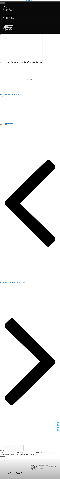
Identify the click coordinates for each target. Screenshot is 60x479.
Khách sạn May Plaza (8, 17)
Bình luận (2, 450)
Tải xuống (18, 94)
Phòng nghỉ (7, 7)
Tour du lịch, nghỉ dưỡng (9, 15)
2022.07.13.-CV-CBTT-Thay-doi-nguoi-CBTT (8, 94)
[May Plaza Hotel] (29, 0)
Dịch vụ (4, 6)
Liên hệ (4, 31)
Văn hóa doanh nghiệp (9, 25)
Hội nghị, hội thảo (8, 9)
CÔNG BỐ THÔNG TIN (8, 27)
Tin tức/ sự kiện (6, 21)
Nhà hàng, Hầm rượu (8, 10)
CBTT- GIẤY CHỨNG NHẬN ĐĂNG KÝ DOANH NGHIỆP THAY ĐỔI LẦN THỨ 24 (14, 282)
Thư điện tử (19, 452)
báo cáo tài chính (8, 28)
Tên (1, 452)
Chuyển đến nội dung (4, 0)
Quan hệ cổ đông (6, 26)
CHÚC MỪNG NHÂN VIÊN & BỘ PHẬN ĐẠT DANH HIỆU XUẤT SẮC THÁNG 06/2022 (15, 440)
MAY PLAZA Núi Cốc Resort (9, 18)
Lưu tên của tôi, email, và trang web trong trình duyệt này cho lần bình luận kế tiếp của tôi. (18, 454)
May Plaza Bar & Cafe (8, 11)
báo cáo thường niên (8, 29)
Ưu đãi (4, 19)
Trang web (37, 452)
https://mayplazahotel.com (38, 470)
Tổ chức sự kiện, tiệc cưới (9, 8)
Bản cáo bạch (7, 30)
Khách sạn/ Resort (6, 16)
